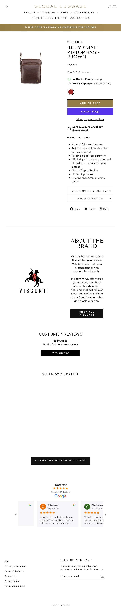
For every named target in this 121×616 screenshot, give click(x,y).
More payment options (90, 119)
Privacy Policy (11, 581)
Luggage (48, 12)
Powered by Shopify (60, 604)
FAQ (6, 561)
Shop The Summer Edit (50, 17)
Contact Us (79, 17)
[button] (73, 72)
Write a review (60, 352)
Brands (30, 12)
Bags (64, 12)
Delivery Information (15, 566)
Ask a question (90, 198)
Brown (71, 92)
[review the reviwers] (25, 505)
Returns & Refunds (13, 571)
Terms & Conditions (14, 586)
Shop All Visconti (87, 313)
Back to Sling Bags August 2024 (62, 460)
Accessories (84, 12)
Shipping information (90, 191)
